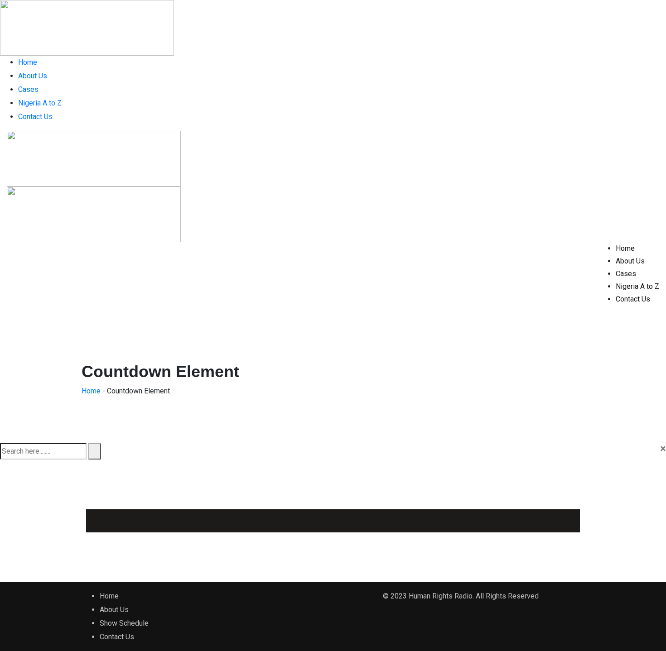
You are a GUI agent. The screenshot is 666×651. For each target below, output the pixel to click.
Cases (28, 89)
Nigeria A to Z (40, 103)
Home (27, 62)
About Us (32, 76)
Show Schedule (124, 623)
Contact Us (35, 116)
